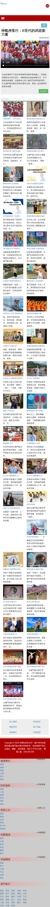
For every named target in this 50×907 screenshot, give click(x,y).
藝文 (2, 853)
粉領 (2, 844)
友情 (2, 820)
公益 (25, 893)
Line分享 (43, 91)
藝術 (13, 897)
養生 (7, 897)
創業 (2, 789)
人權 (2, 902)
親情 (2, 814)
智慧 (13, 891)
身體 (2, 764)
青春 (2, 779)
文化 (2, 897)
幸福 (25, 891)
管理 (2, 798)
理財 (2, 801)
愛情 (2, 817)
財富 (7, 891)
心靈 (2, 773)
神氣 (25, 902)
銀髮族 (3, 829)
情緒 (2, 770)
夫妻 (2, 869)
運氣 (7, 900)
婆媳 (2, 863)
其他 (2, 804)
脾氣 (2, 900)
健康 (2, 891)
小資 (2, 792)
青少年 (3, 826)
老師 (13, 902)
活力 (2, 776)
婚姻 (2, 893)
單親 (2, 823)
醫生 (19, 902)
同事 (2, 875)
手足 (2, 872)
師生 (2, 878)
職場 (19, 893)
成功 (19, 900)
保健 (2, 767)
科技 (2, 847)
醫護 (2, 850)
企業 (2, 841)
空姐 (2, 906)
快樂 (19, 891)
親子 (2, 866)
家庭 (13, 893)
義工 (13, 900)
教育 (2, 838)
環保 (25, 900)
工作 (25, 897)
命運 (19, 897)
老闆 (2, 795)
